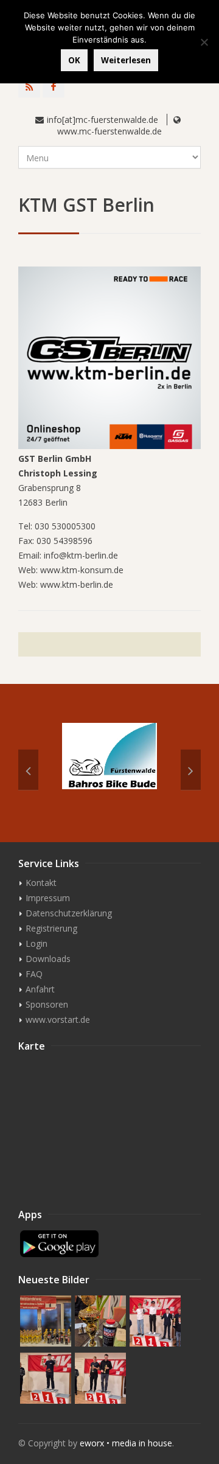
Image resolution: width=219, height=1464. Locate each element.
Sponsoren (47, 1004)
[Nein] (204, 42)
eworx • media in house (126, 1443)
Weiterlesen (126, 60)
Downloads (48, 958)
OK (74, 60)
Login (36, 943)
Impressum (48, 898)
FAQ (34, 974)
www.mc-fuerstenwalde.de (109, 131)
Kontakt (41, 882)
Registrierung (51, 928)
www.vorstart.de (58, 1019)
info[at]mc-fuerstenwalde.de (102, 119)
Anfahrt (40, 989)
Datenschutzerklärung (69, 913)
